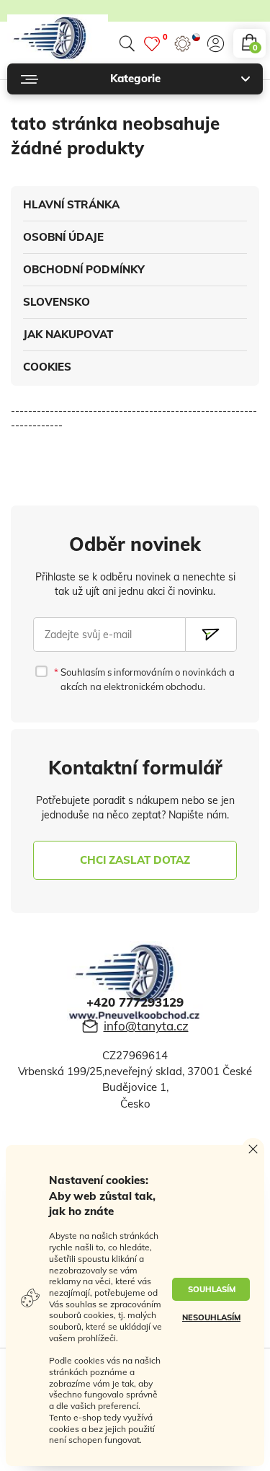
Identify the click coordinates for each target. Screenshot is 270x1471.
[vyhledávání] (126, 43)
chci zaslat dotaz (135, 860)
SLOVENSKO (56, 302)
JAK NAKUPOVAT (68, 334)
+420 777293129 (135, 1002)
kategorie (135, 78)
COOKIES (47, 367)
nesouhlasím (211, 1317)
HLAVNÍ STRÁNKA (71, 204)
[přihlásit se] (215, 43)
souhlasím (211, 1289)
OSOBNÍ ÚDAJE (63, 237)
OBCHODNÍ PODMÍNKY (84, 269)
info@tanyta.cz (146, 1025)
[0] (152, 43)
